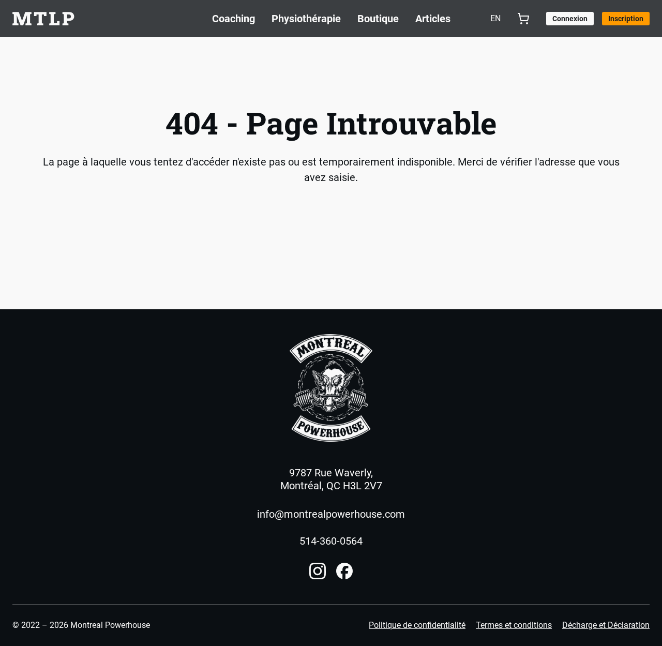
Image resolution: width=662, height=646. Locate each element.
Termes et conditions (514, 625)
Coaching (233, 18)
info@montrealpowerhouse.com (331, 514)
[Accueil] (331, 388)
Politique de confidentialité (417, 625)
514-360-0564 (331, 541)
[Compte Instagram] (317, 571)
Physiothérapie (306, 18)
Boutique (378, 18)
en (495, 18)
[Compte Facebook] (344, 571)
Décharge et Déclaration (606, 625)
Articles (432, 18)
